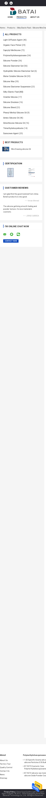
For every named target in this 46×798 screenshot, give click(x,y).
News (2, 775)
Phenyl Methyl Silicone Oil (15, 112)
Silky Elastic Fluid (24, 28)
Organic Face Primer (12, 45)
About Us (34, 17)
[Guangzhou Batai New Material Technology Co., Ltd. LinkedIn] (11, 3)
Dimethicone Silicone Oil (14, 123)
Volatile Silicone (10, 97)
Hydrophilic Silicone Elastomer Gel (18, 71)
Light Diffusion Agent (12, 40)
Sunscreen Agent (11, 133)
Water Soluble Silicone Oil (14, 76)
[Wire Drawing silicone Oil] (5, 149)
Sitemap (3, 778)
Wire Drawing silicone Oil (21, 149)
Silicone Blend (9, 107)
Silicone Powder (10, 60)
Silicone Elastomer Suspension (17, 86)
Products (21, 17)
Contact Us (4, 771)
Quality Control (6, 767)
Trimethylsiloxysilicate (13, 128)
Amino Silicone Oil (11, 118)
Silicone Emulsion (11, 102)
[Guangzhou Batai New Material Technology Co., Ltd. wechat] (20, 234)
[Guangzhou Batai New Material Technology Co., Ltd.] (23, 11)
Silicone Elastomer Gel (13, 66)
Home (10, 17)
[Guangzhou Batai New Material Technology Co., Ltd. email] (6, 234)
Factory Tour (5, 764)
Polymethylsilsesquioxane (15, 55)
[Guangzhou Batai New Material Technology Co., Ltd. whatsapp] (13, 234)
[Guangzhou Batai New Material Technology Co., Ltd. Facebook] (6, 3)
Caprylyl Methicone (12, 50)
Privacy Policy (9, 792)
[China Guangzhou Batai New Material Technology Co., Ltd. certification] (10, 172)
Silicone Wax (9, 81)
